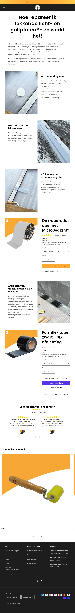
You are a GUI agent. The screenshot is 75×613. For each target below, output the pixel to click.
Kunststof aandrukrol (8, 526)
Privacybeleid (31, 563)
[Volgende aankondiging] (71, 2)
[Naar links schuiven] (33, 536)
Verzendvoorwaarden (34, 555)
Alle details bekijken (49, 271)
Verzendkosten (61, 242)
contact (7, 559)
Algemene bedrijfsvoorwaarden (12, 568)
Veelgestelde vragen (12, 551)
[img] (37, 409)
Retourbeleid (31, 559)
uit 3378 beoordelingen (37, 412)
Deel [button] (45, 394)
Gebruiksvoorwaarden (34, 551)
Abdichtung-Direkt (14, 603)
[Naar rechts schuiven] (42, 536)
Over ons (8, 555)
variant (44, 247)
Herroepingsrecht (11, 574)
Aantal (44, 256)
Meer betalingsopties (56, 387)
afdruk (7, 563)
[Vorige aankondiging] (4, 2)
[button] (4, 7)
